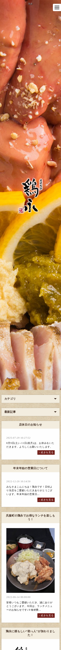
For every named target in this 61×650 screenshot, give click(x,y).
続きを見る (47, 452)
